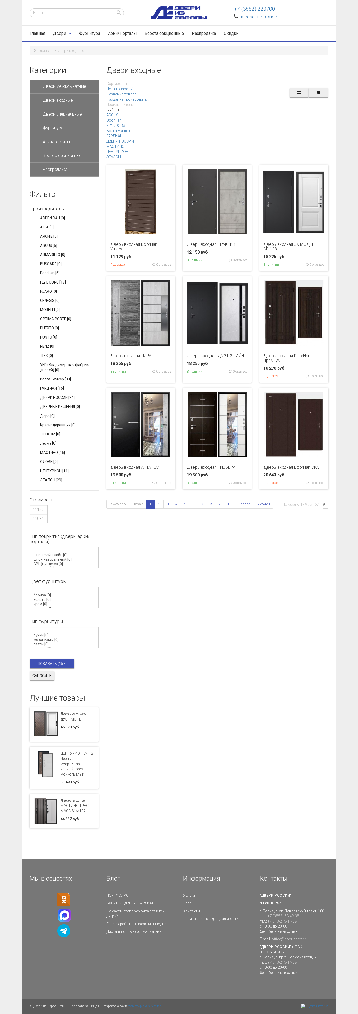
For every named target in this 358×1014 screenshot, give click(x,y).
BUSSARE (51, 264)
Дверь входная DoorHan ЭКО (291, 467)
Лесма (48, 443)
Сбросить (42, 676)
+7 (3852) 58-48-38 (283, 916)
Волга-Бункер (118, 131)
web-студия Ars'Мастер (144, 1006)
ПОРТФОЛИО (117, 895)
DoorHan (114, 120)
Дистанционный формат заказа (134, 931)
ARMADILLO (52, 255)
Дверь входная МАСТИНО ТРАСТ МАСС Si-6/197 (76, 805)
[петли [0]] (65, 644)
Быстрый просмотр (141, 230)
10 (229, 504)
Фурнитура (89, 33)
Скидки (231, 33)
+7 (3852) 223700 (254, 9)
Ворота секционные (164, 33)
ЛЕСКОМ (50, 434)
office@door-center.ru (290, 939)
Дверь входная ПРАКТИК (211, 244)
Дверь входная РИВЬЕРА (211, 467)
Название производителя (128, 99)
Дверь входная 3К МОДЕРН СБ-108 (290, 247)
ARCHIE (49, 236)
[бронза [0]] (65, 595)
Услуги (189, 895)
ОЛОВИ (49, 462)
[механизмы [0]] (65, 639)
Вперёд (244, 504)
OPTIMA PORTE (55, 319)
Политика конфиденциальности (210, 919)
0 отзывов (163, 264)
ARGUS (112, 115)
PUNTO (48, 337)
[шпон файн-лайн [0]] (65, 555)
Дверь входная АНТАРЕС (134, 467)
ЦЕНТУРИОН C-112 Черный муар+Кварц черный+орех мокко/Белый (77, 763)
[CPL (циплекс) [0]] (65, 564)
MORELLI (50, 310)
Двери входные (58, 100)
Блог (187, 903)
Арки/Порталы (122, 33)
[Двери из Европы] (179, 12)
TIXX (46, 355)
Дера (47, 416)
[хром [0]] (65, 604)
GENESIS (49, 300)
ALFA (47, 227)
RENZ (47, 346)
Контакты (191, 911)
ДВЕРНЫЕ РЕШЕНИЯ (60, 407)
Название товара (121, 94)
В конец (263, 504)
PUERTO (49, 328)
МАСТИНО (115, 146)
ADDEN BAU (52, 218)
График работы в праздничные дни (136, 924)
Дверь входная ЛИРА (130, 355)
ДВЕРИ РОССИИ (120, 141)
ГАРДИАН (114, 136)
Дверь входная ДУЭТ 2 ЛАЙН (215, 355)
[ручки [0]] (65, 635)
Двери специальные (62, 114)
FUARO (48, 291)
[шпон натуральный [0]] (65, 559)
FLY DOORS (115, 125)
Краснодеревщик (57, 425)
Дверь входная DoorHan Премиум (286, 358)
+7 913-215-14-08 (282, 921)
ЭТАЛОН (113, 157)
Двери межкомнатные (64, 86)
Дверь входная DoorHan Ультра (133, 247)
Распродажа (204, 33)
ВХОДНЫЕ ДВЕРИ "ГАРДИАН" (131, 903)
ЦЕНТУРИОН (117, 152)
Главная (37, 33)
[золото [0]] (65, 599)
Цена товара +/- (120, 89)
